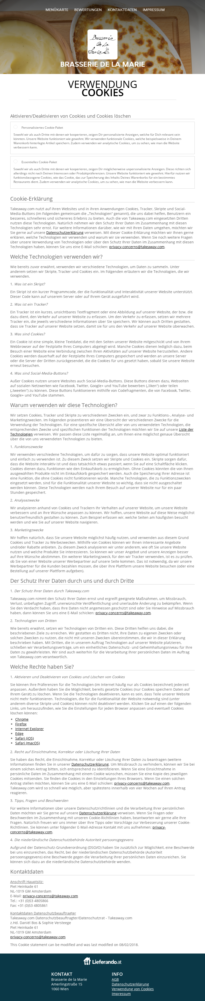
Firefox (20, 724)
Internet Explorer (29, 728)
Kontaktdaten (122, 9)
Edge (19, 733)
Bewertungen (88, 9)
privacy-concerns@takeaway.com (136, 246)
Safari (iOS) (24, 738)
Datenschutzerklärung (65, 232)
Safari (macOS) (27, 743)
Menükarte (57, 9)
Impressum (154, 9)
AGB (115, 979)
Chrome (21, 719)
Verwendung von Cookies (133, 989)
